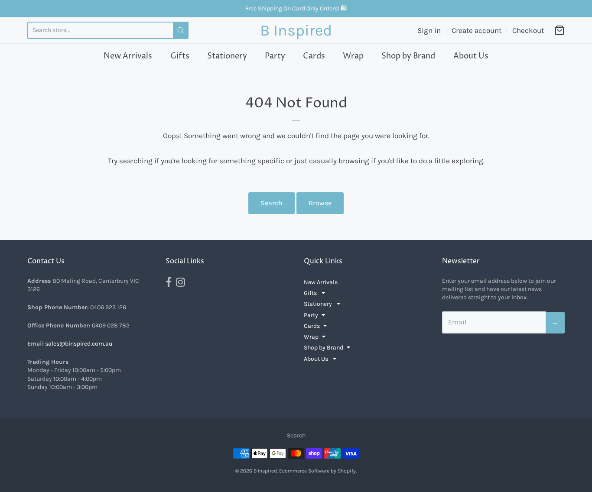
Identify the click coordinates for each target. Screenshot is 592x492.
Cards (314, 56)
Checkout (528, 30)
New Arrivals (128, 56)
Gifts (179, 56)
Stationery (227, 56)
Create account (476, 30)
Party (275, 56)
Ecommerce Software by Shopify (317, 471)
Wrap (353, 56)
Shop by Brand (408, 56)
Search (271, 203)
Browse (320, 203)
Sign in (429, 30)
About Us (470, 56)
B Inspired (296, 30)
